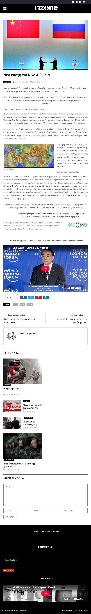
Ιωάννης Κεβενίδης (21, 82)
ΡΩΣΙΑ (30, 304)
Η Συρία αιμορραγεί (11, 388)
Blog (4, 610)
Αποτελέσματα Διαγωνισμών (16, 610)
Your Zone (28, 418)
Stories (7, 82)
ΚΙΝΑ (22, 304)
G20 (15, 304)
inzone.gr (74, 610)
